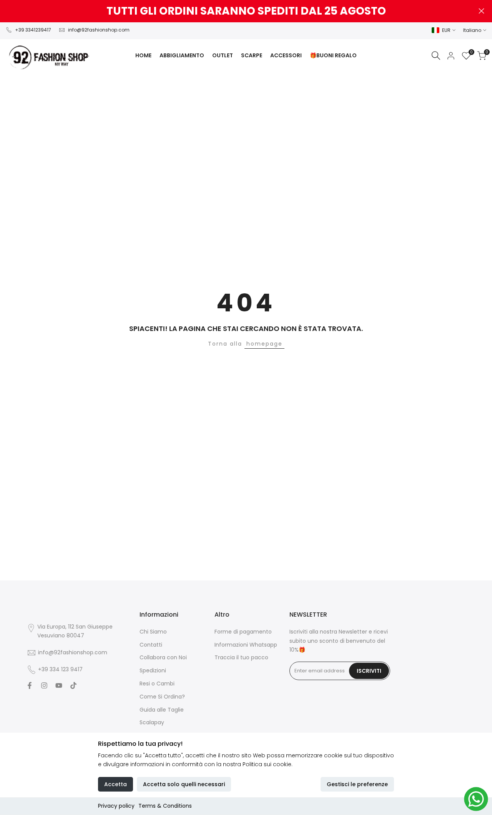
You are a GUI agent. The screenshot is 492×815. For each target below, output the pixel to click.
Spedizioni (153, 670)
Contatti (151, 645)
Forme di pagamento (243, 631)
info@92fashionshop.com (99, 30)
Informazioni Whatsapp (245, 645)
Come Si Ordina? (162, 696)
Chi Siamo (153, 631)
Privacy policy (116, 806)
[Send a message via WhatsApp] (476, 799)
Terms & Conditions (165, 806)
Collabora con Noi (163, 657)
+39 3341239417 (33, 30)
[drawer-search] (436, 55)
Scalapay (152, 722)
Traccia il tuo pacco (241, 657)
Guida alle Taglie (162, 710)
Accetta (115, 784)
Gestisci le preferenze (357, 784)
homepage (264, 344)
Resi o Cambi (157, 683)
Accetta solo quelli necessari (184, 784)
